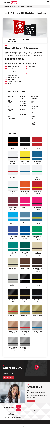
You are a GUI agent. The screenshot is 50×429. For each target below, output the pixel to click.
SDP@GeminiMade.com (15, 417)
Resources (37, 409)
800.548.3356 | (6, 417)
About (31, 422)
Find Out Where (8, 377)
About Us (36, 410)
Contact (31, 401)
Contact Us (44, 409)
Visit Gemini (6, 422)
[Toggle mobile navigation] (48, 2)
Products (29, 409)
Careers (37, 422)
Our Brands (15, 422)
